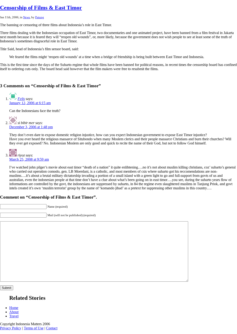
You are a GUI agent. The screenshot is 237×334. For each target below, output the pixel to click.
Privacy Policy (10, 328)
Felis (21, 99)
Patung (39, 17)
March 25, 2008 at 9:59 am (29, 159)
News (26, 17)
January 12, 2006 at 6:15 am (30, 103)
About (14, 312)
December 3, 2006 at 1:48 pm (31, 127)
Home (13, 308)
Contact (51, 328)
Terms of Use (34, 328)
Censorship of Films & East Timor (41, 8)
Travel (14, 316)
